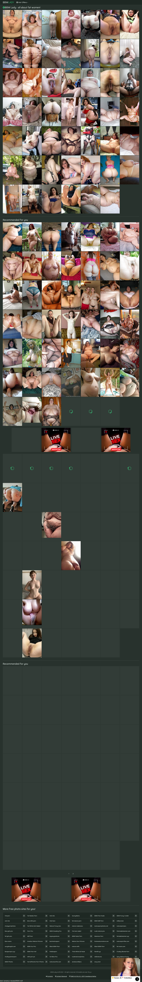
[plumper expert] (51, 497)
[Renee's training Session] (12, 643)
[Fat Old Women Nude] (32, 411)
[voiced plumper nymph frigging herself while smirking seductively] (51, 797)
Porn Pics (30, 931)
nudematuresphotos (78, 957)
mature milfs (75, 946)
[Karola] (90, 584)
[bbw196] (129, 526)
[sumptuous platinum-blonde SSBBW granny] (51, 680)
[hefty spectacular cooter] (110, 526)
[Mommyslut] (90, 324)
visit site (7, 921)
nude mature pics (99, 931)
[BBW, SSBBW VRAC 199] (110, 199)
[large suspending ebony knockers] (71, 382)
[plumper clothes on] (51, 768)
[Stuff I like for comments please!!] (110, 738)
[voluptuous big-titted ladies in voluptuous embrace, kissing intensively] (110, 826)
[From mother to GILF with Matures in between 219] (90, 468)
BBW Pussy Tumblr (123, 916)
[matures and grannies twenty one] (32, 236)
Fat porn (7, 916)
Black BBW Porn (55, 946)
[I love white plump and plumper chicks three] (51, 613)
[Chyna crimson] (71, 855)
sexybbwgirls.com (10, 946)
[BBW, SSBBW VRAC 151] (90, 613)
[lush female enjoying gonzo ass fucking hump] (32, 768)
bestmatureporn (54, 941)
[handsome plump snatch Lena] (71, 768)
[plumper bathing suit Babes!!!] (129, 738)
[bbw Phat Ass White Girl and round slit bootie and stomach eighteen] (110, 855)
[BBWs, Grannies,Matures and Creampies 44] (129, 382)
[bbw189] (90, 265)
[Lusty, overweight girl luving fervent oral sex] (12, 24)
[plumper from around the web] (32, 53)
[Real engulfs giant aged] (12, 199)
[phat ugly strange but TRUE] (51, 265)
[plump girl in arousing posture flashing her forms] (129, 324)
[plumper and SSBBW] (90, 236)
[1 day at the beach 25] (32, 555)
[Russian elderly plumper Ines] (129, 353)
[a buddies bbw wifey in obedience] (51, 382)
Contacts (50, 976)
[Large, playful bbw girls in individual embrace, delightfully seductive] (71, 797)
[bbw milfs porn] (32, 643)
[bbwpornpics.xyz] (32, 613)
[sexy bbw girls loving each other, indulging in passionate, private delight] (32, 324)
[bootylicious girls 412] (110, 324)
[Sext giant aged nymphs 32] (32, 738)
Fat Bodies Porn (32, 916)
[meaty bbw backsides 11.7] (12, 826)
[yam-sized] (32, 82)
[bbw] (129, 709)
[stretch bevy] (71, 53)
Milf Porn (30, 936)
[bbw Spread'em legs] (71, 709)
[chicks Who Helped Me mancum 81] (12, 613)
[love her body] (12, 236)
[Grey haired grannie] (90, 82)
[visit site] (32, 199)
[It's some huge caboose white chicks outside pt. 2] (71, 468)
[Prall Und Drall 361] (12, 353)
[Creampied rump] (110, 82)
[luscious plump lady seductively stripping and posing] (110, 24)
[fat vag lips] (32, 826)
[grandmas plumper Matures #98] (12, 82)
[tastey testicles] (90, 797)
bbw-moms (8, 941)
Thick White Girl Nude (78, 951)
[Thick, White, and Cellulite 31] (51, 53)
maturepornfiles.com (123, 941)
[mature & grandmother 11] (90, 768)
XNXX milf (19, 981)
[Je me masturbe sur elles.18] (12, 324)
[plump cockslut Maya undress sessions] (51, 169)
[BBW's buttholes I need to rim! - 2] (90, 24)
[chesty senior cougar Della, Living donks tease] (32, 709)
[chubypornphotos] (12, 497)
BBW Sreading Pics (55, 931)
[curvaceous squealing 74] (90, 140)
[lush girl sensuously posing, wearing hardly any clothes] (90, 526)
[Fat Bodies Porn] (32, 584)
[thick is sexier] (90, 411)
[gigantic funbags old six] (32, 468)
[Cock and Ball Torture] (51, 738)
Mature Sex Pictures (78, 941)
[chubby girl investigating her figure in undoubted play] (90, 497)
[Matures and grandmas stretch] (12, 111)
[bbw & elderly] (32, 111)
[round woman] (129, 584)
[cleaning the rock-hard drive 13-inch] (12, 555)
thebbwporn (53, 951)
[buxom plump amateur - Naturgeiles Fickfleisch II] (110, 709)
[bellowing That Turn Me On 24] (71, 411)
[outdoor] (12, 169)
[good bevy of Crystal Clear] (129, 826)
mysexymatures (54, 936)
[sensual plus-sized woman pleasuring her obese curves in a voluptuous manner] (110, 411)
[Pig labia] (129, 111)
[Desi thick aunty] (110, 497)
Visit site (52, 916)
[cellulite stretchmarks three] (12, 411)
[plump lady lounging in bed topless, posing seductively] (90, 555)
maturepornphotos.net (101, 926)
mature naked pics (77, 926)
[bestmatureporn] (51, 526)
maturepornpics (121, 926)
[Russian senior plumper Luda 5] (71, 353)
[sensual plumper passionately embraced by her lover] (129, 82)
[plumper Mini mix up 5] (51, 353)
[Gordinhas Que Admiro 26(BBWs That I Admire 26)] (110, 797)
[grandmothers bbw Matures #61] (110, 295)
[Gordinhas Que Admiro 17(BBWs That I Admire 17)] (110, 768)
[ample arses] (71, 584)
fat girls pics (8, 936)
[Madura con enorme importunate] (90, 643)
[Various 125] (129, 169)
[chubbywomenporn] (12, 265)
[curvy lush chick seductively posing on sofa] (110, 680)
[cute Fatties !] (129, 53)
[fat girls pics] (32, 140)
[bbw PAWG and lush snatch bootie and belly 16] (51, 709)
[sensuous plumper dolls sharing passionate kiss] (12, 709)
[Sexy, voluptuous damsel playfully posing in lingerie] (90, 855)
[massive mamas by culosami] (71, 236)
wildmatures (98, 957)
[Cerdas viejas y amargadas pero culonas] (12, 680)
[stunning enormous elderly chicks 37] (51, 468)
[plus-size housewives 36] (129, 497)
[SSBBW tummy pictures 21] (51, 411)
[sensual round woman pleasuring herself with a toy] (71, 497)
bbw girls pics (9, 931)
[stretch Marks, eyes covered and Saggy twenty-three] (129, 140)
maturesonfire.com (55, 962)
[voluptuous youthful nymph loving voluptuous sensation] (51, 140)
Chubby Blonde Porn (123, 951)
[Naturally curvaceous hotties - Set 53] (110, 468)
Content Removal (61, 976)
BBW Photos (9, 962)
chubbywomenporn (11, 957)
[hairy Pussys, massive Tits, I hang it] (71, 169)
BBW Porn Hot (31, 951)
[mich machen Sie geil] (12, 468)
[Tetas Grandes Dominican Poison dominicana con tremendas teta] (32, 497)
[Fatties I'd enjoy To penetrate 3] (90, 199)
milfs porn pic (31, 957)
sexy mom (97, 962)
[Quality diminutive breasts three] (90, 353)
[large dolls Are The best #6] (90, 295)
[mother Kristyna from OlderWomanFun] (71, 738)
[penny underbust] (129, 797)
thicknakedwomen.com (123, 931)
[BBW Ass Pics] (51, 295)
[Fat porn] (71, 555)
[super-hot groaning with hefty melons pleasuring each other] (51, 324)
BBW (8, 2)
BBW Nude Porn (77, 936)
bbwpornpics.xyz (10, 951)
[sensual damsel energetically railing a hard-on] (110, 584)
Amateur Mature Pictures (35, 941)
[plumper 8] (110, 382)
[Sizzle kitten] (110, 169)
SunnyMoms (76, 916)
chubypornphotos (10, 926)
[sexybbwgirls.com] (51, 111)
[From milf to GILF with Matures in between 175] (51, 584)
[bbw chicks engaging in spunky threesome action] (90, 709)
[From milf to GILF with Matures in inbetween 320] (110, 643)
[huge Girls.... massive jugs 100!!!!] (71, 265)
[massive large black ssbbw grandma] (32, 526)
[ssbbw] (110, 111)
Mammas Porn (98, 936)
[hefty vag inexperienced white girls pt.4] (32, 24)
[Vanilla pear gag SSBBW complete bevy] (12, 584)
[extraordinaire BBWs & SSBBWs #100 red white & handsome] (90, 169)
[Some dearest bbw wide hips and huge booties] (129, 468)
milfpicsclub (120, 921)
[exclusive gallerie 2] (51, 82)
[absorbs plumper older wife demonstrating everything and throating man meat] (129, 295)
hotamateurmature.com (101, 941)
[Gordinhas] (71, 140)
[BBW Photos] (110, 53)
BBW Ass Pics (31, 946)
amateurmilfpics (77, 962)
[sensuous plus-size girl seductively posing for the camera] (129, 768)
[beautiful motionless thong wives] (32, 295)
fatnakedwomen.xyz (123, 936)
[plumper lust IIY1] (90, 111)
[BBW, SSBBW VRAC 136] (129, 265)
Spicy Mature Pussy (123, 957)
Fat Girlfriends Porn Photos (35, 962)
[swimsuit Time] (32, 855)
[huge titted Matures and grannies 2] (12, 526)
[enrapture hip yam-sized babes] (129, 613)
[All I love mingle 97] (12, 382)
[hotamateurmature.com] (32, 353)
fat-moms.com (121, 946)
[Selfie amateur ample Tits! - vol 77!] (12, 855)
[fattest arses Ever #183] (12, 768)
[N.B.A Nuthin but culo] (12, 738)
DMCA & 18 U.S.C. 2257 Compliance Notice (83, 976)
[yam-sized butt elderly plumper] (129, 680)
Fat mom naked (76, 931)
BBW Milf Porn (99, 921)
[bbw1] (12, 797)
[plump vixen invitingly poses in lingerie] (129, 555)
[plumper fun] (12, 140)
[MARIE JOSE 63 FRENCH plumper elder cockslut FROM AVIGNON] (110, 555)
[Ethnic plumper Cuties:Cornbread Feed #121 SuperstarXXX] (51, 855)
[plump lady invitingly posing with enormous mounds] (51, 826)
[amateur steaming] (71, 826)
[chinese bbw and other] (51, 643)
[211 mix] (110, 236)
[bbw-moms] (71, 82)
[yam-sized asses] (51, 555)
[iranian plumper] (51, 236)
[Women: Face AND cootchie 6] (110, 265)
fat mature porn (76, 921)
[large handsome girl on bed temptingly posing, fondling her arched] (71, 680)
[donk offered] (32, 797)
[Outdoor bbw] (71, 199)
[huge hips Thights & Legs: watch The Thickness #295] (71, 526)
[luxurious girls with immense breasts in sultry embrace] (71, 295)
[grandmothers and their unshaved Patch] (32, 265)
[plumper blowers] (90, 826)
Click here (52, 921)
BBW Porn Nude (99, 916)
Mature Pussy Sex (55, 926)
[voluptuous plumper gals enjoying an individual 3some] (90, 738)
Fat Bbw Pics (53, 957)
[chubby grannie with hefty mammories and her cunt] (71, 613)
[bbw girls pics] (32, 169)
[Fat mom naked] (32, 382)
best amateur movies (7, 981)
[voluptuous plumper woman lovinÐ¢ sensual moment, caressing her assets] (129, 24)
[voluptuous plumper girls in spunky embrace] (90, 382)
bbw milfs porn (31, 921)
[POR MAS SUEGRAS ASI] (71, 643)
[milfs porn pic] (71, 324)
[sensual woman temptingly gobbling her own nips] (32, 680)
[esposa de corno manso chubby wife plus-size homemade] (51, 24)
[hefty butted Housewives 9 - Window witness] (90, 53)
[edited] (71, 111)
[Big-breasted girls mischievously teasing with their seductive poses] (110, 613)
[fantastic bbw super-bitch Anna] (12, 295)
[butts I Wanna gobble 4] (51, 199)
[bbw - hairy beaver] (71, 24)
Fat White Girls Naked (33, 926)
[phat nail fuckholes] (12, 53)
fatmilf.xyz (97, 951)
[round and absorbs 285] (110, 140)
